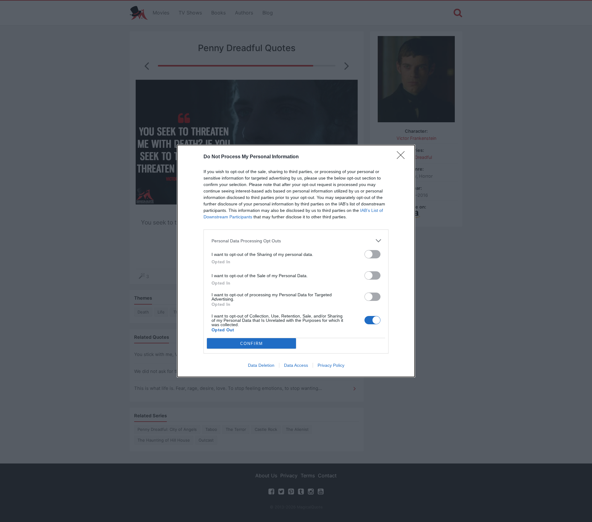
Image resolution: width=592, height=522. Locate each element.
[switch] (372, 254)
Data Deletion (261, 365)
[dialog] (296, 261)
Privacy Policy (331, 365)
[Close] (403, 157)
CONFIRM (251, 343)
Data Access (296, 365)
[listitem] (296, 240)
